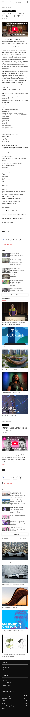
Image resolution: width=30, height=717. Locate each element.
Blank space (5, 347)
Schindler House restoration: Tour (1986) (16, 254)
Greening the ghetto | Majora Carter (11, 392)
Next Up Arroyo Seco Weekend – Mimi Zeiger (16, 289)
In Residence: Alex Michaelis (9, 415)
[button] (7, 244)
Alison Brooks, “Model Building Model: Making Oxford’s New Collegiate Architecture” (13, 323)
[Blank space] (15, 336)
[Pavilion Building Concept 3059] (15, 359)
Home (3, 7)
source (3, 226)
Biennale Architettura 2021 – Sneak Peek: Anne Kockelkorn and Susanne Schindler (17, 283)
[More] (20, 239)
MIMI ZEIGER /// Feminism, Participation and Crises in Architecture (17, 270)
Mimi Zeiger (13, 10)
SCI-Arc (8, 231)
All (20, 299)
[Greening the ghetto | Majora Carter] (15, 381)
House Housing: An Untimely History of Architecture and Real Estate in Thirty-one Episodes (16, 262)
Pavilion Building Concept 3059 (9, 369)
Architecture (8, 7)
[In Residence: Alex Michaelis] (15, 404)
